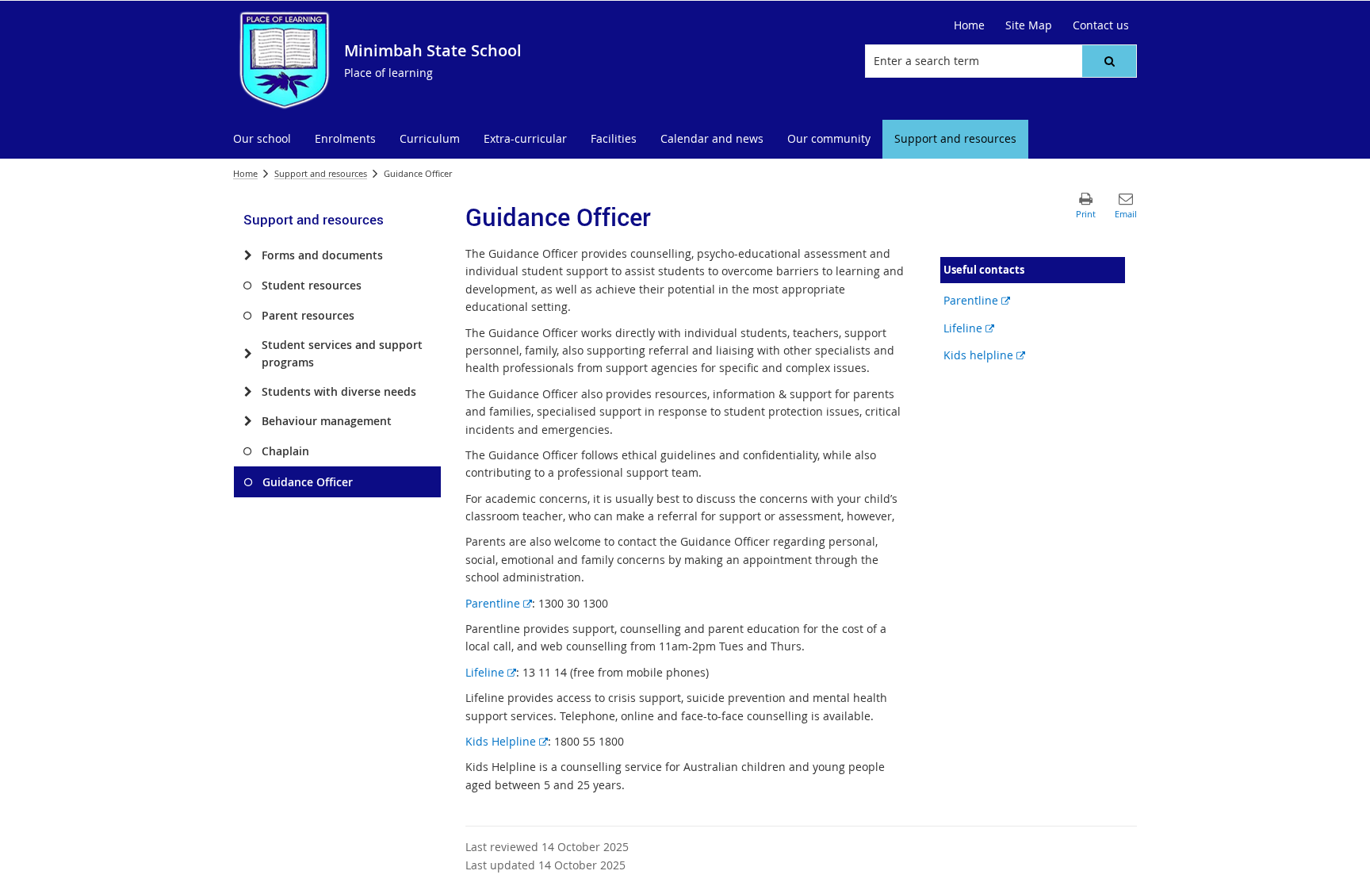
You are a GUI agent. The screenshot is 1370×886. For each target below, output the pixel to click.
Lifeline (490, 672)
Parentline (498, 603)
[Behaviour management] (248, 421)
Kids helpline (984, 354)
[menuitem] (262, 139)
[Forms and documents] (248, 255)
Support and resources (320, 173)
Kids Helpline (506, 741)
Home (245, 173)
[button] (1109, 61)
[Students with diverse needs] (248, 392)
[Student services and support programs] (248, 354)
